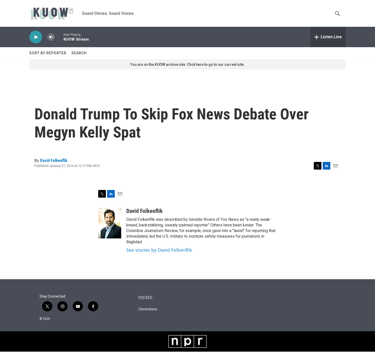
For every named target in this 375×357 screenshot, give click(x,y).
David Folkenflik (53, 160)
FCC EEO (145, 298)
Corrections (148, 309)
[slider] (59, 37)
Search (79, 53)
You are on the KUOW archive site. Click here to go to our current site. (187, 64)
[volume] (51, 37)
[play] (36, 37)
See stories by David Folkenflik (159, 250)
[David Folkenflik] (109, 223)
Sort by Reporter (47, 53)
